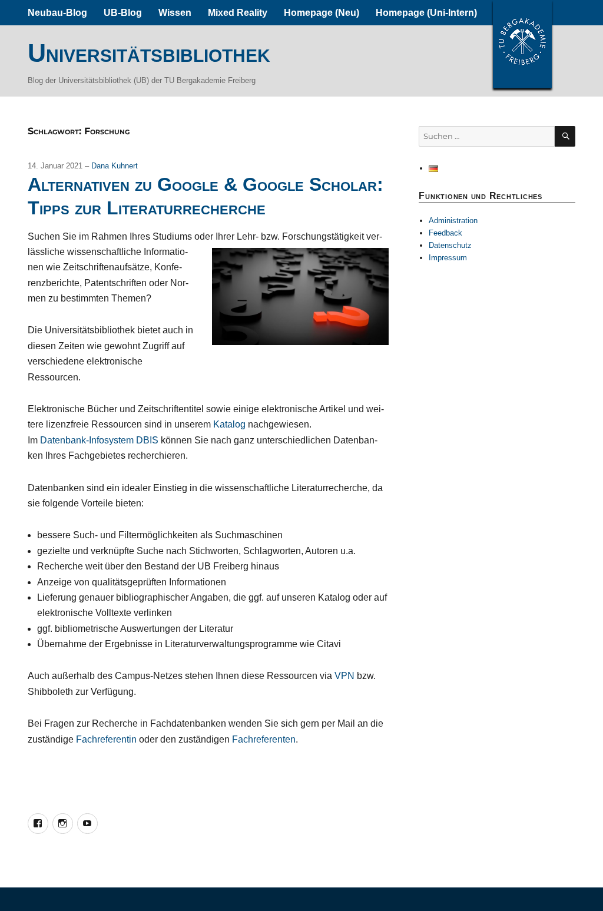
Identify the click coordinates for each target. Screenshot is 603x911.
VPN (344, 676)
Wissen (174, 13)
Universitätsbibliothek (149, 53)
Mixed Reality (237, 13)
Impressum (448, 257)
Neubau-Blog (57, 13)
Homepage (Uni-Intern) (426, 13)
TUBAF (522, 44)
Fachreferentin (106, 739)
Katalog (229, 424)
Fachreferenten (264, 739)
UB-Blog (123, 13)
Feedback (445, 232)
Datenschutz (450, 245)
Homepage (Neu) (321, 13)
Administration (453, 220)
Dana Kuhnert (114, 165)
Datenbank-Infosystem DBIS (99, 440)
